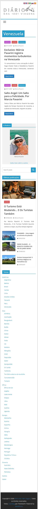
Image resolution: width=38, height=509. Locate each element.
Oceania (5, 462)
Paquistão (7, 357)
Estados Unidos (9, 297)
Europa (4, 415)
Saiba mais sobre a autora (19, 163)
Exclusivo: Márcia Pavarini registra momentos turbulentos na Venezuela (17, 54)
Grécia (6, 428)
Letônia (6, 442)
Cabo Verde (8, 394)
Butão (6, 327)
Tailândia (7, 371)
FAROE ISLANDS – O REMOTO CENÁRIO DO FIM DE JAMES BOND (24, 246)
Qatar (6, 361)
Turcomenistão (9, 378)
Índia (6, 341)
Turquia (7, 381)
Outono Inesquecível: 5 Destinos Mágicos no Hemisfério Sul (25, 259)
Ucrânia (7, 458)
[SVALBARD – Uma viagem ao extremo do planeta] (8, 236)
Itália (6, 435)
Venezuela (22, 42)
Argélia (6, 391)
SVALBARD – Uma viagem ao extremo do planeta (25, 234)
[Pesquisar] (33, 169)
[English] (24, 3)
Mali (5, 405)
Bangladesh (8, 320)
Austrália (7, 465)
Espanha (7, 425)
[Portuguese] (30, 3)
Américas (7, 42)
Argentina (7, 280)
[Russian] (32, 3)
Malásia (7, 347)
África (4, 385)
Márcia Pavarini (19, 46)
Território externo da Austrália (14, 374)
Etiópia (6, 398)
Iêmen (6, 337)
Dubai (6, 334)
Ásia (3, 311)
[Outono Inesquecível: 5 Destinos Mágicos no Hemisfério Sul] (8, 261)
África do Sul (8, 388)
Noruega (7, 448)
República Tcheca (10, 455)
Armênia (7, 314)
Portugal (7, 452)
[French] (27, 3)
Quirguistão (8, 364)
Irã (5, 344)
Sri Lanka (7, 367)
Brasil (6, 287)
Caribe (6, 290)
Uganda (7, 411)
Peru (5, 303)
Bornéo (6, 324)
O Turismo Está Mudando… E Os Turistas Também (18, 210)
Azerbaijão (7, 317)
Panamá (7, 300)
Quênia (6, 408)
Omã (5, 354)
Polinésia (7, 472)
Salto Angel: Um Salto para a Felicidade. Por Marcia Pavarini (16, 96)
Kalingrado (8, 438)
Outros (14, 42)
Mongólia (7, 351)
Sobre (4, 479)
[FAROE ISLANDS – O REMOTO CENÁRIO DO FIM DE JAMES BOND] (8, 248)
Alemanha (7, 418)
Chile (6, 293)
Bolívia (6, 283)
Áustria (6, 421)
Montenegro (8, 445)
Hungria (7, 431)
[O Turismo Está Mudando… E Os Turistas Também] (19, 190)
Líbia (5, 401)
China (6, 330)
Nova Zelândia (9, 469)
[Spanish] (35, 3)
